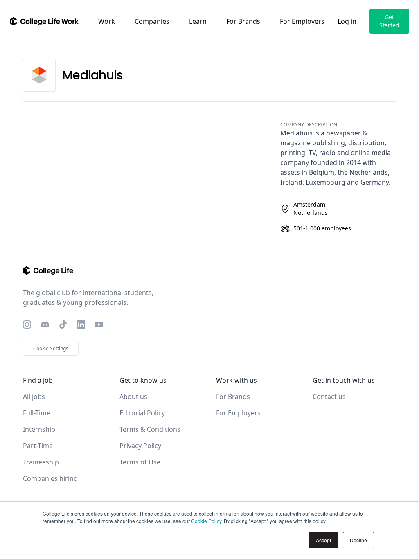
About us (133, 396)
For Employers (302, 21)
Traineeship (41, 462)
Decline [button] (358, 539)
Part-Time (38, 445)
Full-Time (36, 412)
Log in (347, 21)
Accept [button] (323, 539)
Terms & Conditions (149, 429)
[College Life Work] (44, 21)
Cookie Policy (206, 520)
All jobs (34, 396)
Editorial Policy (142, 412)
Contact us (329, 396)
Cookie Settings (50, 348)
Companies (152, 21)
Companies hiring (50, 478)
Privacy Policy (140, 445)
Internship (39, 429)
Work (106, 21)
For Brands (243, 21)
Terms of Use (139, 462)
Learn (198, 21)
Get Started (389, 21)
